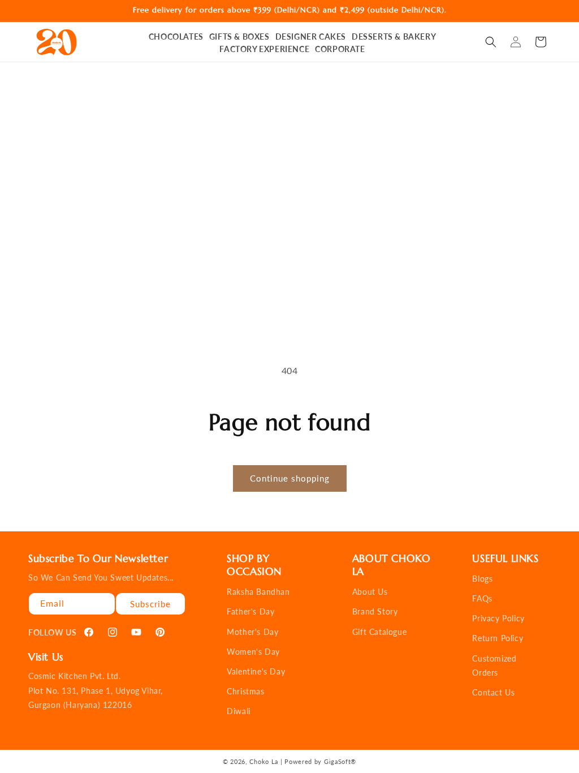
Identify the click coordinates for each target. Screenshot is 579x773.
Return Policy (497, 638)
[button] (490, 41)
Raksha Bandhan (258, 591)
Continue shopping (290, 478)
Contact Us (493, 692)
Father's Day (250, 611)
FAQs (482, 598)
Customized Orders (494, 665)
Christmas (245, 691)
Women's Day (253, 651)
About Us (370, 591)
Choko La (263, 761)
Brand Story (375, 611)
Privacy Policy (498, 618)
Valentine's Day (256, 671)
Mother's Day (252, 632)
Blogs (482, 578)
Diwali (238, 711)
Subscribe (150, 604)
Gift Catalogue (379, 632)
